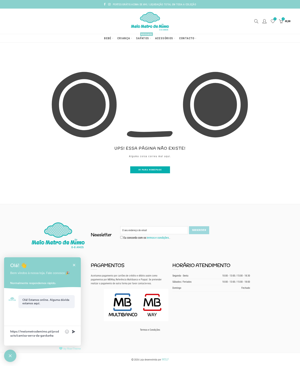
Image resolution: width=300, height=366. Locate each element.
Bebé (107, 38)
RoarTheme (74, 348)
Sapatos (144, 37)
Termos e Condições (150, 329)
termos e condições (158, 237)
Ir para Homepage (150, 170)
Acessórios (164, 38)
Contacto (186, 38)
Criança (123, 38)
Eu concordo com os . (146, 237)
